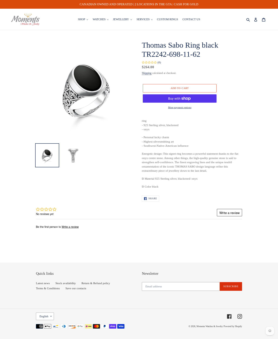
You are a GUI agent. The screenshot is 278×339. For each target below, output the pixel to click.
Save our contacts (75, 288)
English (44, 316)
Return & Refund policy (96, 283)
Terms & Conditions (48, 288)
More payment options (179, 107)
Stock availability (65, 283)
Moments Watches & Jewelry (209, 326)
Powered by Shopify (233, 326)
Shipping (146, 73)
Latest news (43, 283)
